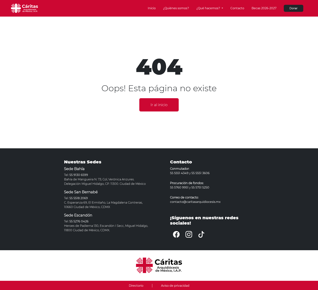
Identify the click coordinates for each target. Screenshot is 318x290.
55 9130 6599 (78, 175)
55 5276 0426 (79, 221)
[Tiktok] (201, 234)
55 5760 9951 (179, 187)
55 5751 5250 (200, 187)
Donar (293, 8)
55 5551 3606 (200, 173)
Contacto (237, 8)
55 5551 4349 (179, 173)
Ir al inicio (159, 105)
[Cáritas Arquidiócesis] (24, 8)
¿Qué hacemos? (208, 8)
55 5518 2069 (78, 198)
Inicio (152, 8)
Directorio (136, 285)
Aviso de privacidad (175, 285)
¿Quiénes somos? (176, 8)
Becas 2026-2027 (264, 8)
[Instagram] (189, 234)
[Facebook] (176, 234)
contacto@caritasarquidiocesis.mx (195, 202)
